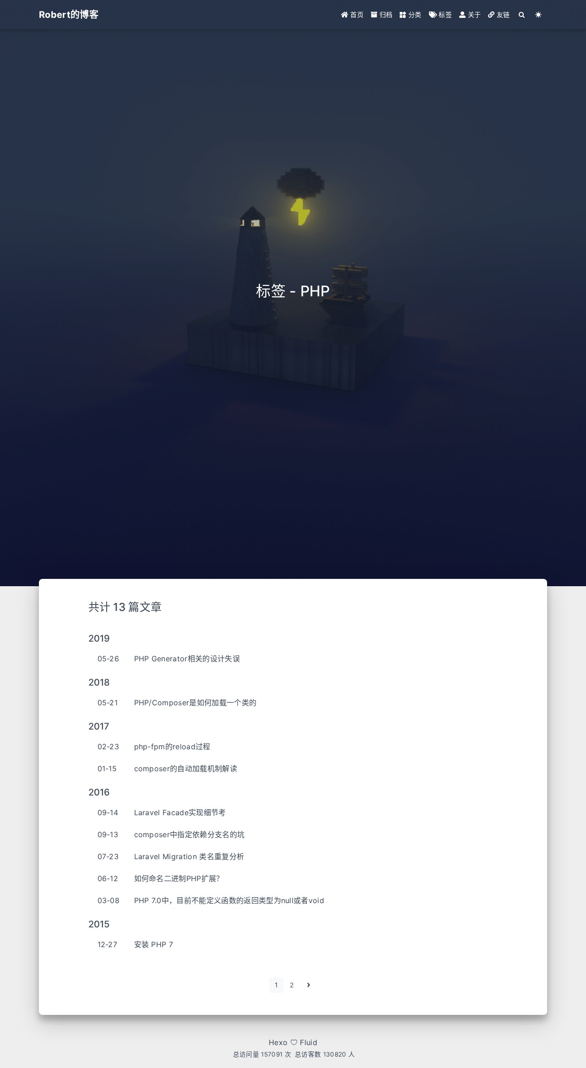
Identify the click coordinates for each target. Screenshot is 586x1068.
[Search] (522, 14)
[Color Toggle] (538, 14)
